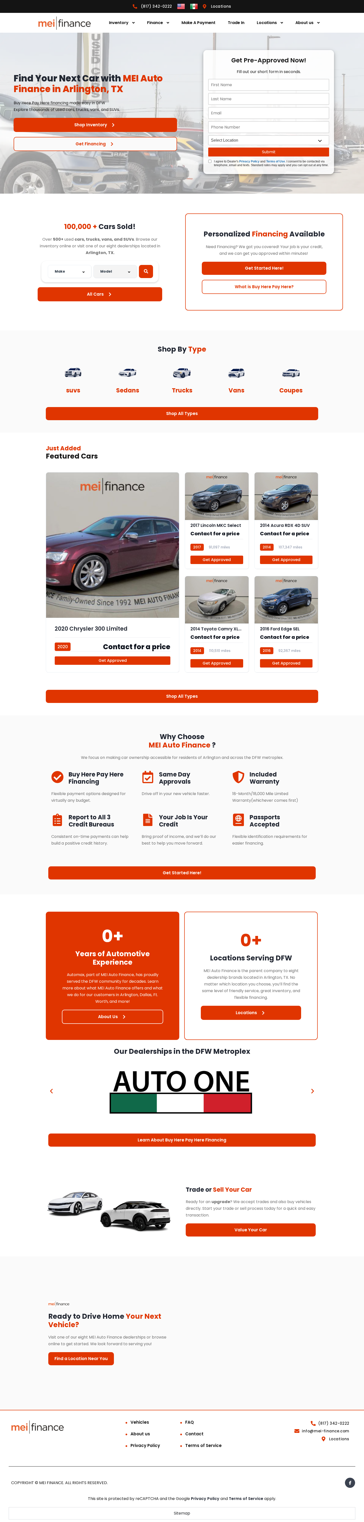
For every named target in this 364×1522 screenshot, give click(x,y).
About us (304, 23)
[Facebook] (350, 1483)
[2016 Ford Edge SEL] (286, 624)
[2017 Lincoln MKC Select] (217, 520)
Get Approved (113, 660)
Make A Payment (198, 23)
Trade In (236, 23)
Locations (267, 23)
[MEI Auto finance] (64, 23)
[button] (51, 1091)
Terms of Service (203, 1445)
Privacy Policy (249, 161)
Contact (194, 1434)
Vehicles (139, 1422)
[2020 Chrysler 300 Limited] (112, 572)
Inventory (119, 23)
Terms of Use (275, 161)
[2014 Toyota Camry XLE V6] (217, 624)
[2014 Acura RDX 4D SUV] (286, 520)
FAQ (189, 1422)
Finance (155, 23)
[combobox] (69, 271)
